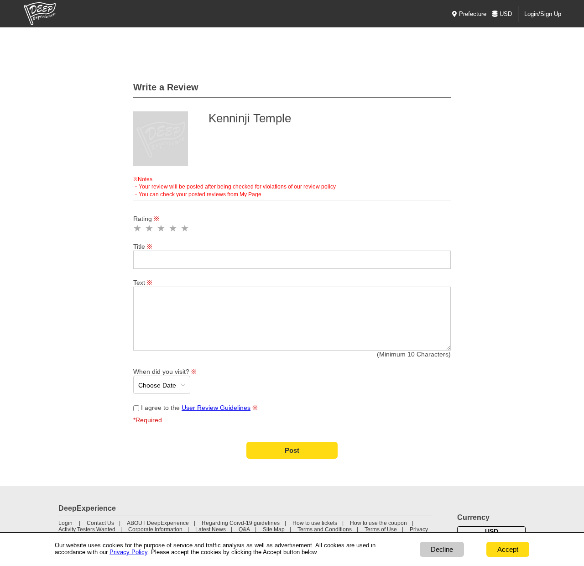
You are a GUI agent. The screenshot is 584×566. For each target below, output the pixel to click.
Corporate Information (155, 529)
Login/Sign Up (542, 13)
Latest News (210, 529)
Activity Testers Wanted (86, 529)
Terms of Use (381, 529)
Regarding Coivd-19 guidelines (241, 523)
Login (65, 523)
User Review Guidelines (216, 407)
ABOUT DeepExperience (158, 523)
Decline (442, 549)
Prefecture (472, 13)
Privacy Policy (128, 552)
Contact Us (100, 523)
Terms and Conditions (324, 529)
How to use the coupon (378, 523)
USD (506, 13)
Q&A (244, 529)
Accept (507, 549)
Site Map (274, 529)
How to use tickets (314, 523)
